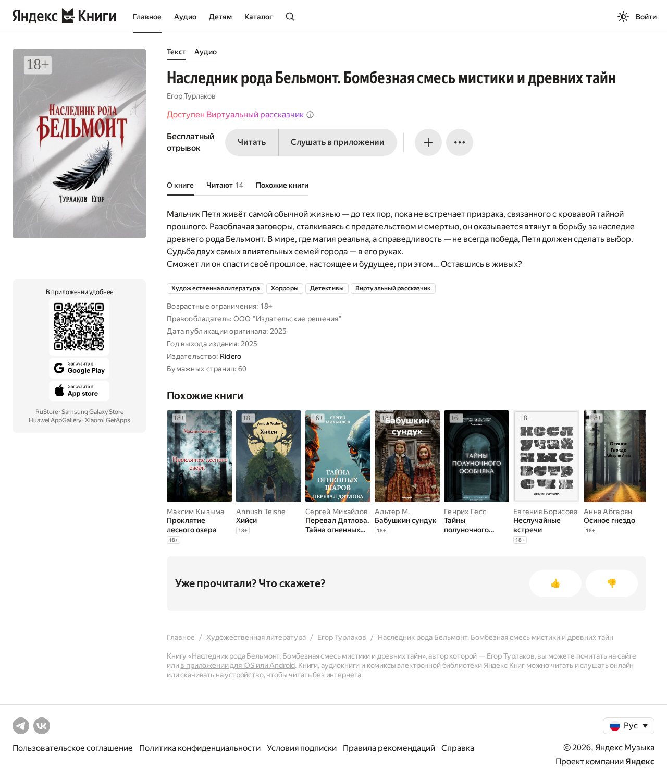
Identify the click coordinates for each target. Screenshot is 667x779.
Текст (176, 51)
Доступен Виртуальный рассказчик (235, 114)
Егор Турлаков (191, 96)
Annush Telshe (261, 511)
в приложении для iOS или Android (237, 665)
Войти (646, 17)
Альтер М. (392, 511)
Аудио (185, 17)
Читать (252, 142)
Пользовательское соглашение (73, 748)
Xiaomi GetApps (107, 420)
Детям (220, 17)
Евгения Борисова (545, 511)
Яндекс (639, 761)
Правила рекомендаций (389, 748)
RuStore (46, 412)
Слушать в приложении (338, 142)
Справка (457, 748)
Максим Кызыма (196, 511)
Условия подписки (302, 748)
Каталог (258, 17)
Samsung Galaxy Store (92, 412)
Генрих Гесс (465, 511)
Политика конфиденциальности (200, 748)
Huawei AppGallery (55, 420)
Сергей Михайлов (336, 511)
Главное (147, 17)
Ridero (231, 356)
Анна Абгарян (608, 511)
